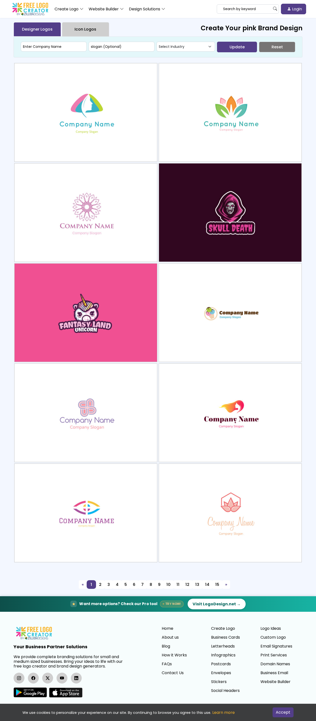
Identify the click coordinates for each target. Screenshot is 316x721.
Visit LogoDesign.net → (217, 604)
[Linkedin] (76, 678)
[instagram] (19, 678)
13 (197, 584)
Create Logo (223, 629)
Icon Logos (85, 29)
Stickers (219, 682)
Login (296, 9)
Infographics (223, 655)
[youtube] (62, 678)
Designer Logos (37, 29)
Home (167, 629)
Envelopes (221, 673)
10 (168, 584)
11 (178, 584)
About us (170, 637)
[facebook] (33, 678)
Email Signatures (276, 646)
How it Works (174, 655)
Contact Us (173, 673)
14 (207, 584)
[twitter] (47, 678)
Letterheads (223, 646)
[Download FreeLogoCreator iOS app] (65, 692)
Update (237, 47)
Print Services (273, 655)
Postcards (221, 664)
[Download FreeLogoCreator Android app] (30, 692)
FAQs (167, 664)
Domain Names (275, 664)
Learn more (223, 712)
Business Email (274, 673)
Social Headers (225, 691)
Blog (166, 646)
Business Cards (225, 637)
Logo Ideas (270, 629)
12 (187, 584)
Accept (283, 712)
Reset (277, 47)
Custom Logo (273, 637)
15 (217, 584)
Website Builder (275, 682)
